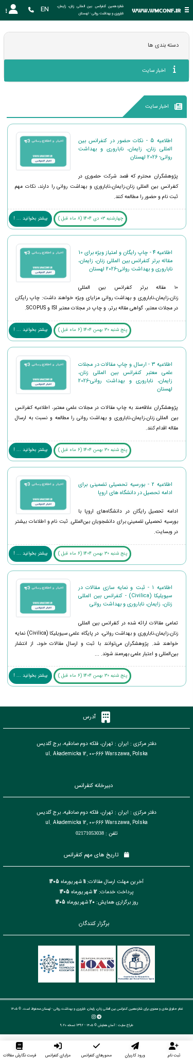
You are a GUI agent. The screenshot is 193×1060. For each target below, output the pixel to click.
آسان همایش (106, 1025)
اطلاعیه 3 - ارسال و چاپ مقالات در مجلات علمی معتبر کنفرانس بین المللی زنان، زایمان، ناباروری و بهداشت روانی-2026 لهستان (125, 376)
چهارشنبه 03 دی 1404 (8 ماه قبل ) (90, 218)
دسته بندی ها (163, 45)
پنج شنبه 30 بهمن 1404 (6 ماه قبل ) (92, 329)
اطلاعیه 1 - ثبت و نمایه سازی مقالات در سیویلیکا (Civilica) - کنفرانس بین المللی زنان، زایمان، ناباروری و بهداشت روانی (125, 595)
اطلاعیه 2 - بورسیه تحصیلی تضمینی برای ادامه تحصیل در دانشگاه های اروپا (125, 488)
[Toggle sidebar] (186, 10)
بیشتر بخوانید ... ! (30, 218)
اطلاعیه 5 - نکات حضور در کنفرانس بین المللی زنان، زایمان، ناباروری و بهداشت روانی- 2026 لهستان (125, 148)
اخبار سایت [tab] (154, 70)
